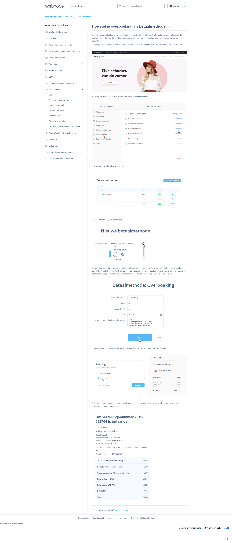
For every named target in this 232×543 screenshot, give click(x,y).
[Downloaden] (111, 248)
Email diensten (55, 70)
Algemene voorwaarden (117, 518)
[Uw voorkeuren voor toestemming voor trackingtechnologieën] (227, 538)
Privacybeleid (83, 518)
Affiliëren (53, 139)
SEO (51, 77)
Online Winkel (69, 17)
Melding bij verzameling (190, 528)
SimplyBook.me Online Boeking (62, 133)
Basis (51, 95)
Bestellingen (54, 116)
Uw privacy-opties (214, 528)
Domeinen (53, 64)
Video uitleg (54, 146)
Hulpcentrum (76, 6)
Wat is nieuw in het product (61, 159)
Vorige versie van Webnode (61, 152)
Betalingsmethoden (83, 17)
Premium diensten (57, 58)
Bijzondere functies (57, 121)
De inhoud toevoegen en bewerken (64, 51)
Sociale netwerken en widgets (62, 83)
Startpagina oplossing (53, 17)
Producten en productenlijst (61, 100)
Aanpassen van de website (60, 45)
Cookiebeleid (98, 518)
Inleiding (53, 38)
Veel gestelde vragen (58, 32)
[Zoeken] (119, 6)
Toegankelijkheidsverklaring (142, 518)
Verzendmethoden (57, 110)
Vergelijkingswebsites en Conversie (64, 126)
